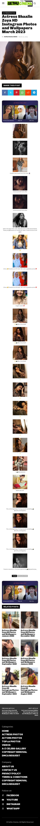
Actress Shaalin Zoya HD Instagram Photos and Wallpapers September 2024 (10, 690)
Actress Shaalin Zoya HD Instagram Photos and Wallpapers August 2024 (29, 690)
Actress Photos (9, 13)
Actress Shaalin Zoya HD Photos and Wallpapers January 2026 (9, 633)
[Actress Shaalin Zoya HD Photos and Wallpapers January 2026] (10, 620)
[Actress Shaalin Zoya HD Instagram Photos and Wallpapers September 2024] (10, 676)
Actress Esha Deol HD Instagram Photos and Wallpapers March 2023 (10, 712)
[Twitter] (11, 92)
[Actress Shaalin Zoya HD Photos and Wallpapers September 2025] (10, 648)
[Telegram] (34, 92)
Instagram (13, 804)
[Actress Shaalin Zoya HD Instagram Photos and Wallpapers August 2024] (29, 676)
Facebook (13, 795)
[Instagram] (3, 804)
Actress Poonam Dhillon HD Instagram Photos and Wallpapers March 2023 (29, 713)
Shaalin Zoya (22, 576)
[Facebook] (5, 92)
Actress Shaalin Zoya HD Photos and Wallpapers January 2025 (28, 661)
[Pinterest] (16, 92)
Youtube (12, 799)
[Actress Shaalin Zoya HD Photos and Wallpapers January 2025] (29, 648)
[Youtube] (3, 800)
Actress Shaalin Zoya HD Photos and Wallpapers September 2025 (9, 661)
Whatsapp (13, 808)
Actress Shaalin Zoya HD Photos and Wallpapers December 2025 (28, 633)
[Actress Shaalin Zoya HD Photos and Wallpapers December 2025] (29, 620)
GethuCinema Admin (10, 36)
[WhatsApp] (22, 92)
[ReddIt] (28, 92)
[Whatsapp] (3, 808)
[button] (20, 131)
